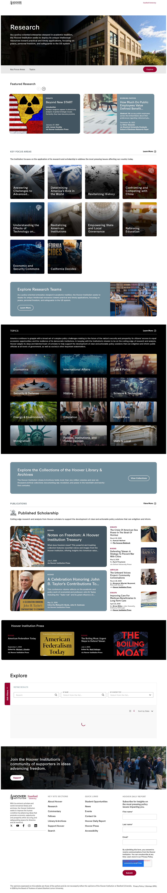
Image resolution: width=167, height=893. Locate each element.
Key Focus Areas (17, 69)
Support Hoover (56, 825)
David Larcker (128, 127)
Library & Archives (57, 820)
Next (43, 89)
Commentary (54, 811)
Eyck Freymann (119, 562)
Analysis (52, 129)
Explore (150, 69)
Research (52, 806)
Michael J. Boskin (23, 649)
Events (88, 811)
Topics (32, 69)
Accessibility (91, 830)
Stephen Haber (54, 127)
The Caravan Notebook (121, 543)
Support (17, 777)
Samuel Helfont (119, 540)
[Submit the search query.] (56, 695)
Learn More (25, 307)
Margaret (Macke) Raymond (124, 583)
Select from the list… (119, 695)
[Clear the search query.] (99, 695)
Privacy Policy (138, 886)
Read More (44, 114)
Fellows (52, 815)
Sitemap (148, 886)
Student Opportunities (96, 801)
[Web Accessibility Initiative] (15, 3)
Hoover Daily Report (95, 820)
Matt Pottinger (95, 649)
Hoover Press (92, 825)
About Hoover (55, 801)
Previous (38, 89)
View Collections (139, 478)
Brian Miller (117, 606)
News (88, 806)
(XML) (154, 886)
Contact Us (90, 815)
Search (51, 830)
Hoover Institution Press (60, 563)
